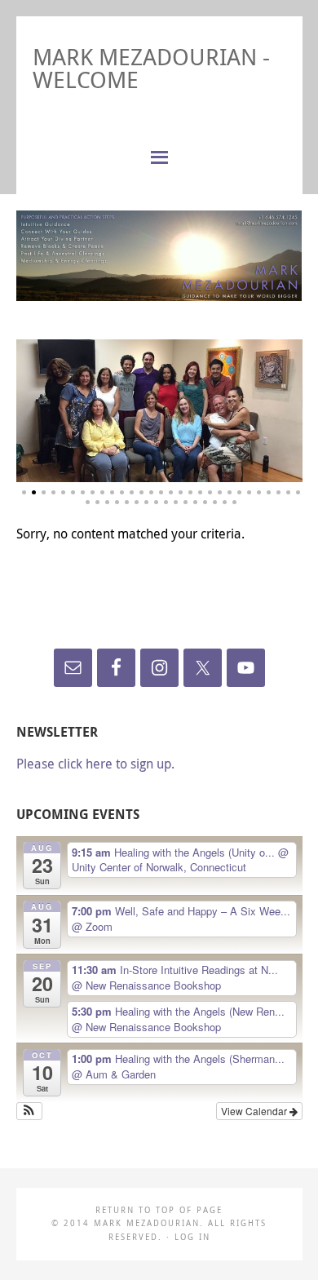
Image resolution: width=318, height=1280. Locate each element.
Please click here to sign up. (95, 764)
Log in (192, 1237)
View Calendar (255, 1111)
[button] (29, 1111)
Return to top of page (159, 1210)
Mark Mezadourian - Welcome (151, 68)
